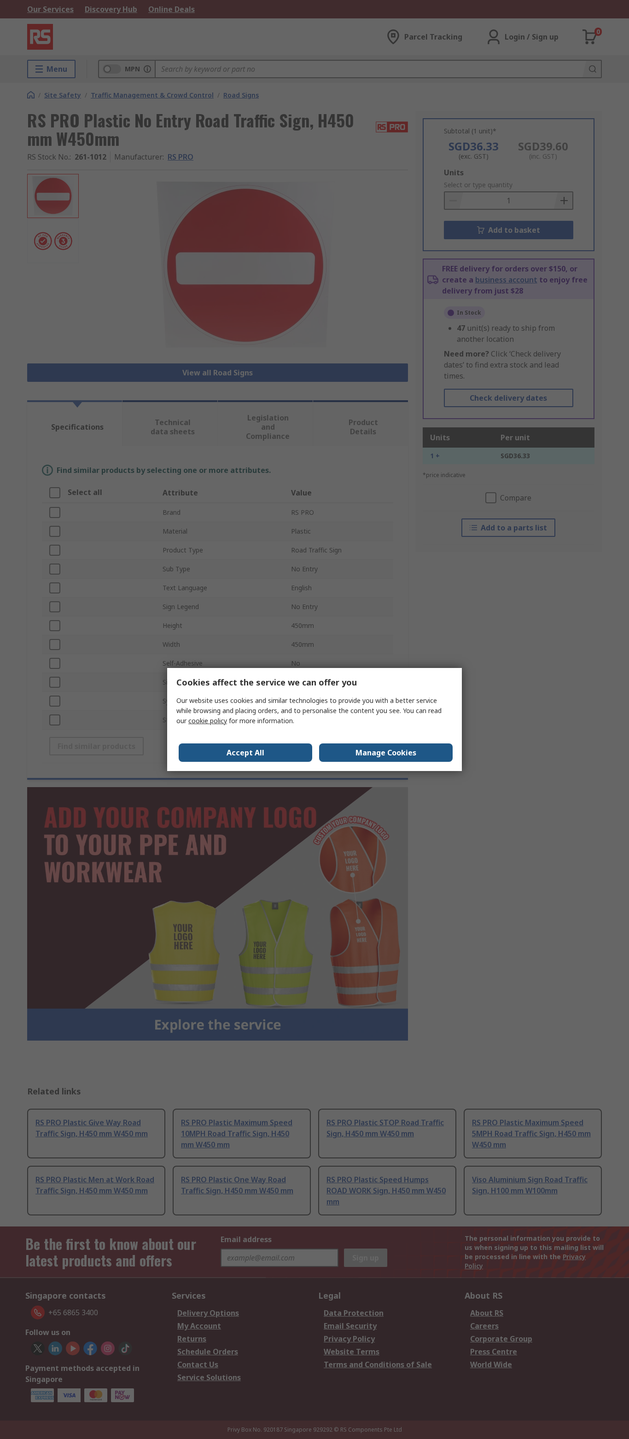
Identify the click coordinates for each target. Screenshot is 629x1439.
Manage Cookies (385, 753)
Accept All (245, 753)
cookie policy (207, 720)
